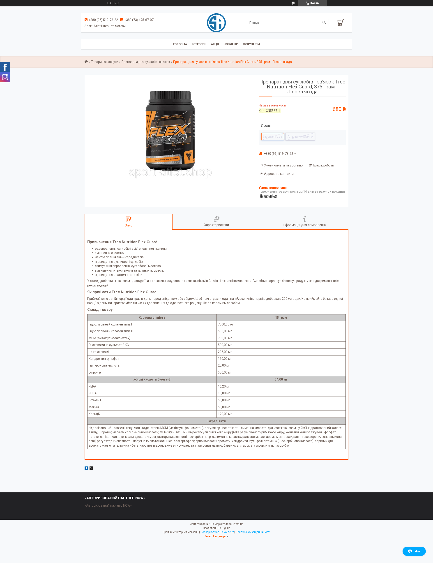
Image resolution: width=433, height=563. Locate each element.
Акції (215, 44)
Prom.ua (238, 524)
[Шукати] (324, 22)
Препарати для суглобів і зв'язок (146, 62)
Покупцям (251, 44)
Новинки (230, 44)
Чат (417, 551)
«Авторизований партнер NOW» (108, 505)
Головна (180, 44)
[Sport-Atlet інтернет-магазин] (216, 22)
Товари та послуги (104, 62)
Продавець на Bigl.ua (216, 528)
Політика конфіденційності (253, 532)
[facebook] (86, 469)
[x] (91, 469)
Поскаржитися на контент (217, 532)
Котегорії (198, 44)
